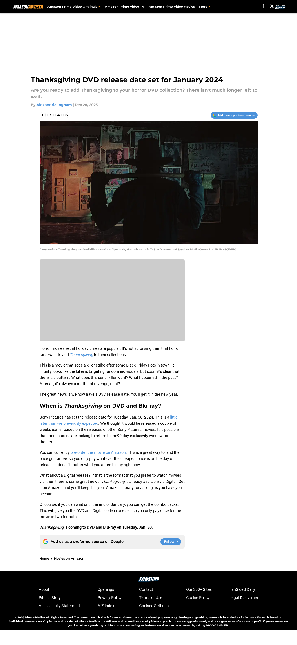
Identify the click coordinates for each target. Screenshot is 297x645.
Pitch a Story (50, 597)
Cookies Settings (154, 605)
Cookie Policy (198, 597)
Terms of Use (150, 597)
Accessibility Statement (59, 605)
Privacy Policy (110, 597)
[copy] (66, 115)
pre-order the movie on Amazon (98, 452)
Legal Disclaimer (243, 597)
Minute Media (34, 617)
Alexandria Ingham (54, 105)
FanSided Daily (242, 589)
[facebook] (263, 6)
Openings (106, 589)
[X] (272, 6)
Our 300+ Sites (199, 589)
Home (44, 558)
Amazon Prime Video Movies (172, 7)
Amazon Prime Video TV (124, 7)
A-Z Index (106, 605)
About (44, 589)
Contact (146, 589)
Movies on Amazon (69, 558)
